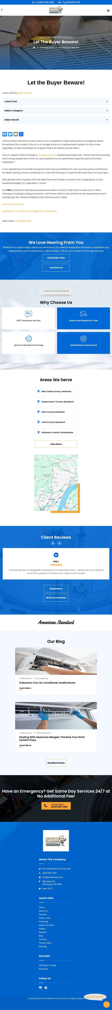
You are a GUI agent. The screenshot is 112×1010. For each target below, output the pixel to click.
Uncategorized (47, 47)
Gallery (42, 928)
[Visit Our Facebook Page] (46, 987)
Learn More (25, 688)
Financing (43, 921)
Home (42, 907)
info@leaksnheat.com (52, 877)
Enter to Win (45, 918)
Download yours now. (13, 204)
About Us (43, 911)
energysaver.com (46, 155)
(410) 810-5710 (72, 2)
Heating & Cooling (47, 965)
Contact (43, 939)
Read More (56, 588)
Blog (41, 935)
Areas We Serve (46, 925)
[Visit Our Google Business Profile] (40, 987)
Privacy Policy (45, 943)
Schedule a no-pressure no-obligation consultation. (29, 211)
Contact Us (56, 267)
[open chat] (106, 1004)
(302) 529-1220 (46, 2)
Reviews (42, 932)
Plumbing (43, 969)
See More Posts (56, 762)
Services (43, 914)
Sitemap (43, 946)
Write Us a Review (56, 597)
